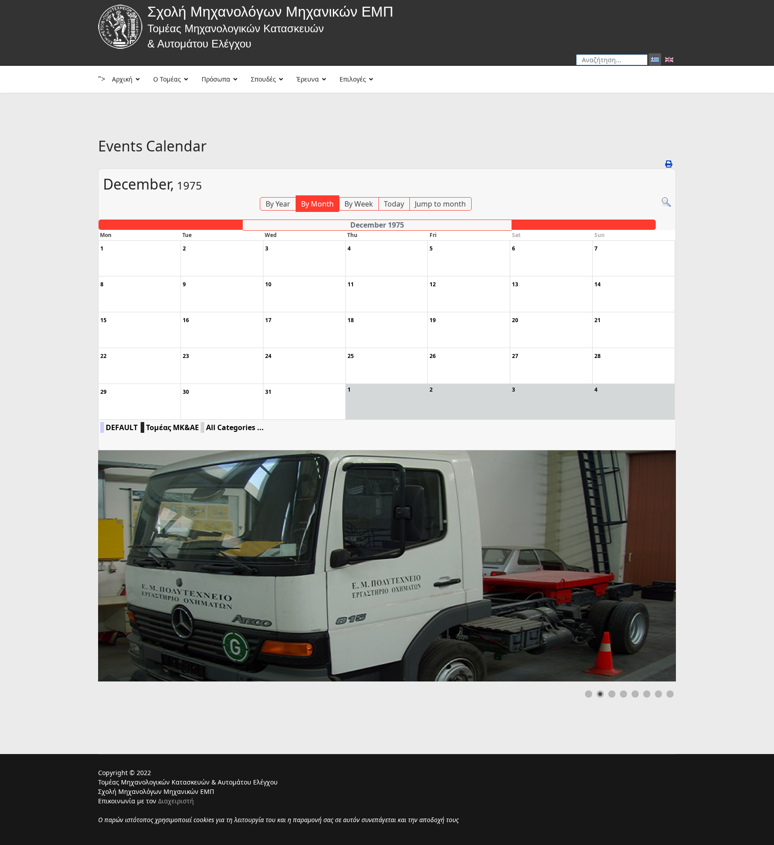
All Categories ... (235, 427)
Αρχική (122, 79)
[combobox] (612, 59)
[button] (649, 566)
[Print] (669, 164)
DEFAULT (122, 427)
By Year (278, 204)
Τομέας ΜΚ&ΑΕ (172, 427)
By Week (358, 204)
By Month (317, 204)
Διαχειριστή (176, 801)
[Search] (666, 202)
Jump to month (440, 204)
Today (394, 204)
